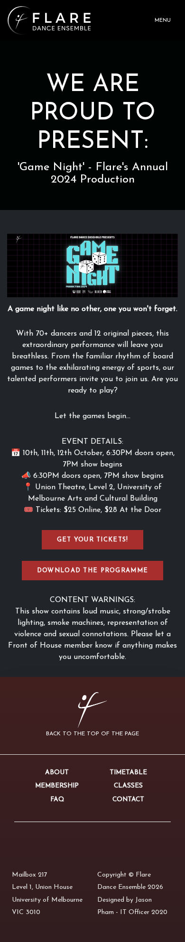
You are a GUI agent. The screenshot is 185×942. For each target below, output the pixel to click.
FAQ (57, 799)
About (57, 772)
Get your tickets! (93, 540)
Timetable (128, 772)
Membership (57, 786)
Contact (128, 799)
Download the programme (92, 570)
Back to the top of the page (92, 734)
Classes (128, 786)
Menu (163, 20)
